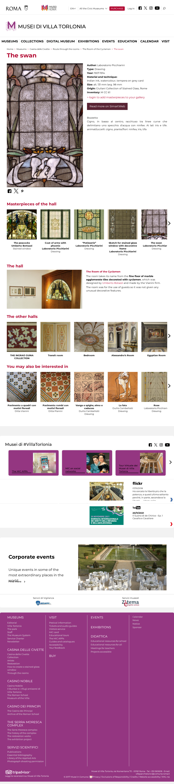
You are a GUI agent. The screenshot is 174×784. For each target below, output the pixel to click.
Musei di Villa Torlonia (52, 26)
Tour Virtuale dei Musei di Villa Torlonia (128, 468)
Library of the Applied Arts (21, 758)
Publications (14, 751)
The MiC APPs (20, 471)
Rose (156, 405)
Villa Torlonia (14, 626)
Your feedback (57, 647)
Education (127, 41)
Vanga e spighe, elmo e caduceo (89, 407)
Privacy (96, 777)
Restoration (13, 663)
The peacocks (22, 242)
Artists (10, 660)
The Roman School (17, 695)
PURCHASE (117, 8)
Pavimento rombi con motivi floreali (55, 407)
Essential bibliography (19, 755)
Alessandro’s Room (122, 355)
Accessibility (56, 644)
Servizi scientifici (22, 747)
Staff (9, 632)
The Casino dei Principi (20, 710)
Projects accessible (101, 651)
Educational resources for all (106, 644)
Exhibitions (88, 41)
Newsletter (13, 641)
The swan (156, 242)
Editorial (12, 622)
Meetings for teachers (103, 648)
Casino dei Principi (24, 706)
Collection (13, 657)
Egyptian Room (156, 355)
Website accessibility (149, 777)
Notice (136, 623)
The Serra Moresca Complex (24, 724)
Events (108, 41)
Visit (166, 41)
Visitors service (57, 629)
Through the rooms (18, 673)
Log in (131, 8)
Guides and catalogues (62, 641)
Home (10, 49)
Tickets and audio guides (63, 626)
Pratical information (60, 622)
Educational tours (59, 635)
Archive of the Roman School (23, 714)
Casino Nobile (20, 681)
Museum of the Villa (18, 698)
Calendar (149, 41)
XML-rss (166, 777)
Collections (32, 41)
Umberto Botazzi (112, 282)
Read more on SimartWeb (107, 106)
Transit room (55, 355)
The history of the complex (21, 733)
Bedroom (89, 355)
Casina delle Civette (40, 49)
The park (12, 629)
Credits (134, 777)
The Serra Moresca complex (22, 729)
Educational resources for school (108, 641)
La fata (123, 405)
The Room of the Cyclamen (97, 49)
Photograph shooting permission (25, 761)
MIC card (54, 632)
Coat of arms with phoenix (55, 244)
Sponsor (137, 627)
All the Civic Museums (92, 8)
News (136, 620)
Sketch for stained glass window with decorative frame (123, 245)
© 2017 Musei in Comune (76, 777)
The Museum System (18, 635)
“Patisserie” (89, 242)
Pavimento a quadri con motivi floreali (22, 407)
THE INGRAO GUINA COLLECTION (21, 357)
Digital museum (61, 41)
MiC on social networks (72, 470)
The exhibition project (19, 739)
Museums (10, 41)
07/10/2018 (150, 494)
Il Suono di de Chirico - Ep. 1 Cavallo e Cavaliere (148, 517)
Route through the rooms (66, 49)
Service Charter (15, 638)
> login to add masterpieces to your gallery (116, 97)
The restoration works (19, 736)
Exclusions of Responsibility (115, 777)
